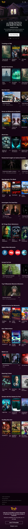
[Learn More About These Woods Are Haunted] (20, 278)
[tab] (8, 38)
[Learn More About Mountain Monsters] (20, 300)
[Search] (22, 2)
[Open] (25, 2)
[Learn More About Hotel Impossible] (20, 106)
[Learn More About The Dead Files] (20, 218)
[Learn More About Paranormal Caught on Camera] (20, 174)
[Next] (26, 20)
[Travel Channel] (4, 2)
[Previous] (2, 20)
